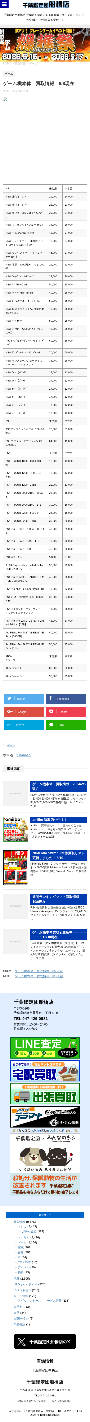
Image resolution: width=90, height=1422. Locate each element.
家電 (21, 1247)
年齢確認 (19, 1324)
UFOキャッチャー (25, 1284)
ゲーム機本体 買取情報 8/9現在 (39, 976)
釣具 (21, 1272)
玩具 (16, 1278)
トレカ (22, 1226)
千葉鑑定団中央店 (45, 1370)
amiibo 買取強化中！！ (49, 819)
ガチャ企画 (29, 1231)
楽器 (16, 1312)
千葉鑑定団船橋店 (45, 1382)
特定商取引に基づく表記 (32, 1401)
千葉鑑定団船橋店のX (50, 1341)
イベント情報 (22, 1290)
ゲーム (11, 745)
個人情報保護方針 (62, 1401)
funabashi (24, 755)
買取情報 (19, 1221)
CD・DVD (24, 1262)
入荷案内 (19, 1306)
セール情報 (21, 1296)
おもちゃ (24, 1237)
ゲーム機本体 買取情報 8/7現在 (39, 971)
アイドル (24, 1267)
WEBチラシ (21, 1318)
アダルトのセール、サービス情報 (40, 1300)
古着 (21, 1252)
